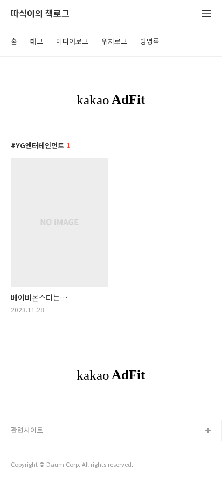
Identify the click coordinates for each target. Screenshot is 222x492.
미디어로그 (72, 41)
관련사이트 (27, 430)
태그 (36, 41)
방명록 (149, 41)
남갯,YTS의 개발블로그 (45, 449)
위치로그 (114, 41)
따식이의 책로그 (40, 13)
